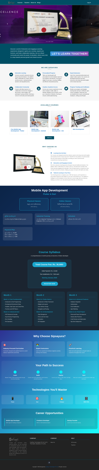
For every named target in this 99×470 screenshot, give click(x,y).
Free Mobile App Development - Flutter (17, 130)
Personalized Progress (49, 73)
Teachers (26, 2)
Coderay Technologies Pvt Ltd (52, 466)
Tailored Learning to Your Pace (61, 172)
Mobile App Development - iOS (58, 130)
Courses (19, 2)
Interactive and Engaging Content (62, 163)
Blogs (39, 2)
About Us (33, 2)
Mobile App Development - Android (38, 130)
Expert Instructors (75, 73)
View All (49, 137)
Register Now (49, 283)
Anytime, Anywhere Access (50, 87)
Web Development (78, 129)
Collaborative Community (22, 87)
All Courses (73, 442)
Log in (89, 2)
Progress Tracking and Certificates (79, 87)
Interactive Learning (20, 73)
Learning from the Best (59, 153)
